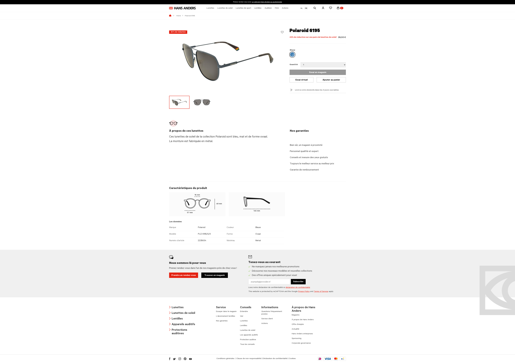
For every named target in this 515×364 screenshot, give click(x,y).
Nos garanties (222, 321)
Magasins (295, 315)
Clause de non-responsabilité (248, 359)
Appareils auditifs (182, 324)
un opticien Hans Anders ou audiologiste (267, 2)
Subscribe (298, 282)
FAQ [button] (277, 8)
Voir (241, 316)
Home (178, 16)
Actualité (295, 329)
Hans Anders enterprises (302, 334)
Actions (264, 324)
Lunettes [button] (210, 8)
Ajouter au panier (331, 80)
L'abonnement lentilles (225, 316)
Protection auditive (248, 340)
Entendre (244, 312)
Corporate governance (301, 343)
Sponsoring (296, 339)
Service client (267, 319)
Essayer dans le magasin (226, 312)
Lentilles (176, 319)
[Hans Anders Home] (182, 8)
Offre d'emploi (298, 324)
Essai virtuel (301, 80)
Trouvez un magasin (214, 275)
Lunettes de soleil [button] (225, 8)
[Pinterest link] (185, 358)
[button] (323, 8)
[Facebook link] (169, 358)
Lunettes (176, 307)
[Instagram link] (179, 358)
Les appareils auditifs (249, 335)
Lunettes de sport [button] (243, 8)
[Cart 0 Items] (338, 8)
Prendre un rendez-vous (183, 275)
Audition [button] (268, 8)
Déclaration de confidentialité (275, 359)
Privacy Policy (304, 292)
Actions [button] (285, 8)
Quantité (294, 65)
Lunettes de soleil (182, 313)
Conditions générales (225, 359)
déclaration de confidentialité (298, 288)
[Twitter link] (174, 358)
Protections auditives (178, 332)
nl (302, 9)
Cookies (292, 359)
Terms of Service (321, 292)
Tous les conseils (247, 344)
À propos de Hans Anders (303, 320)
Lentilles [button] (257, 8)
